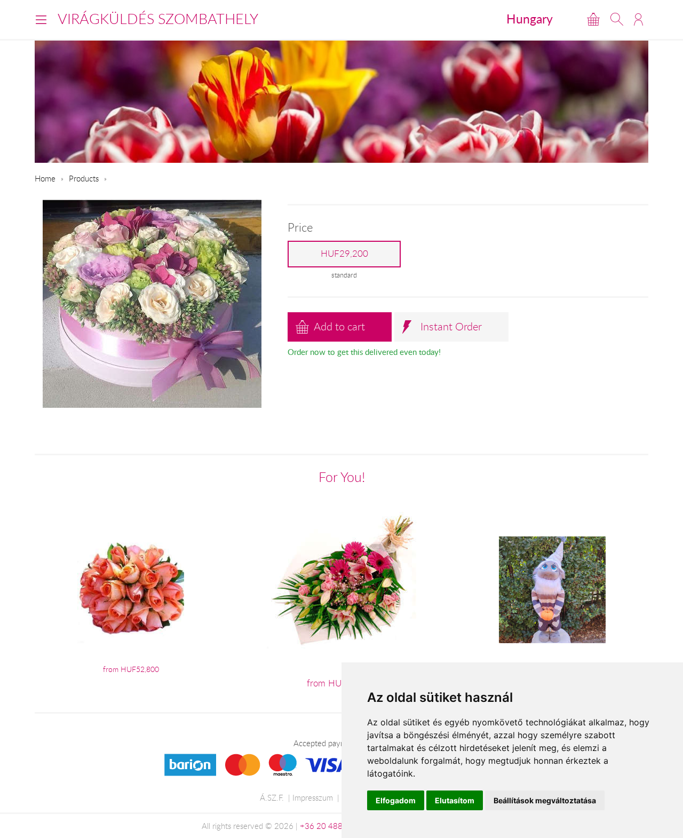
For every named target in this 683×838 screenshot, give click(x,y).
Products (84, 178)
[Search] (616, 19)
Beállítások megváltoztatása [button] (545, 800)
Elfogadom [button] (396, 800)
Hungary (529, 19)
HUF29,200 (344, 253)
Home (45, 178)
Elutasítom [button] (454, 800)
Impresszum (312, 797)
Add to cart (339, 326)
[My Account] (638, 19)
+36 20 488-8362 (332, 825)
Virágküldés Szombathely (158, 18)
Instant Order (451, 326)
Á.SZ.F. (272, 797)
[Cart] (593, 19)
